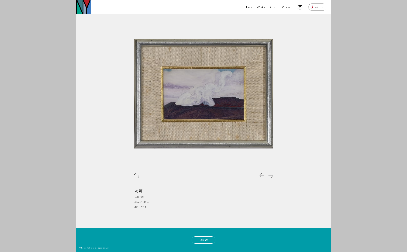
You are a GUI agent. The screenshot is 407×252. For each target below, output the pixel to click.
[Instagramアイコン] (300, 7)
